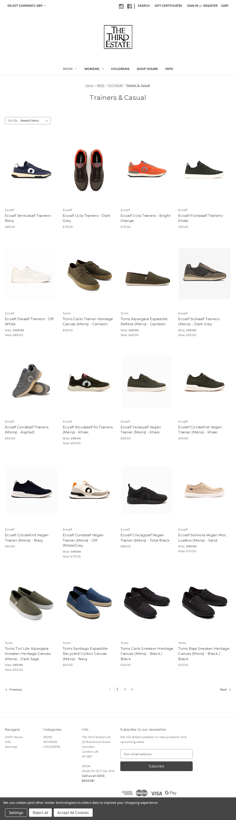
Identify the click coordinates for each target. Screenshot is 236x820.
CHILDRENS (120, 69)
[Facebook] (129, 6)
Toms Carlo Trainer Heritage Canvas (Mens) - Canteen (88, 321)
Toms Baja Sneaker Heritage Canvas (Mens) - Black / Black (204, 653)
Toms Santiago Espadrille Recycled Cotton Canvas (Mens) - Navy (85, 653)
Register (210, 6)
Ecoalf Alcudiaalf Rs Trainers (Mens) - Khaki (88, 430)
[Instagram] (121, 6)
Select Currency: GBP (25, 6)
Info (169, 69)
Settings (16, 812)
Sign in (192, 6)
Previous (15, 690)
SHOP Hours (147, 69)
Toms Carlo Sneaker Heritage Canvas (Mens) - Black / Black (147, 653)
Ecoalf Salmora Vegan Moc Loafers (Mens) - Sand (202, 538)
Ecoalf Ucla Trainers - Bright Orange (146, 218)
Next (223, 690)
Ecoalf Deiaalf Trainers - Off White (29, 321)
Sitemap (11, 747)
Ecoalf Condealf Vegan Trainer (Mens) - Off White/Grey (83, 540)
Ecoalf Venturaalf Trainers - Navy (29, 218)
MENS (68, 69)
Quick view (27, 166)
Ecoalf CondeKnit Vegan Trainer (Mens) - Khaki (200, 430)
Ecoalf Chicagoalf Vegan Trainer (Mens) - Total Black (145, 538)
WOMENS (91, 69)
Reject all (40, 812)
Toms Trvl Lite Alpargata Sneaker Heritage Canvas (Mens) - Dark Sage (27, 653)
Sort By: (13, 120)
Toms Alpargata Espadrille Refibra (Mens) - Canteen (144, 321)
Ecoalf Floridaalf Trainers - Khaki (201, 218)
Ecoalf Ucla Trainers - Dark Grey (86, 218)
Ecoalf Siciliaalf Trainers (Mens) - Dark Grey (198, 321)
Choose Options (31, 174)
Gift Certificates (168, 6)
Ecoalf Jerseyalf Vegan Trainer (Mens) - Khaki (141, 430)
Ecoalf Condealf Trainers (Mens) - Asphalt (26, 430)
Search (144, 6)
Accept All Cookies (73, 812)
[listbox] (35, 120)
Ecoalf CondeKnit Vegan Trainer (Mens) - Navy (27, 538)
